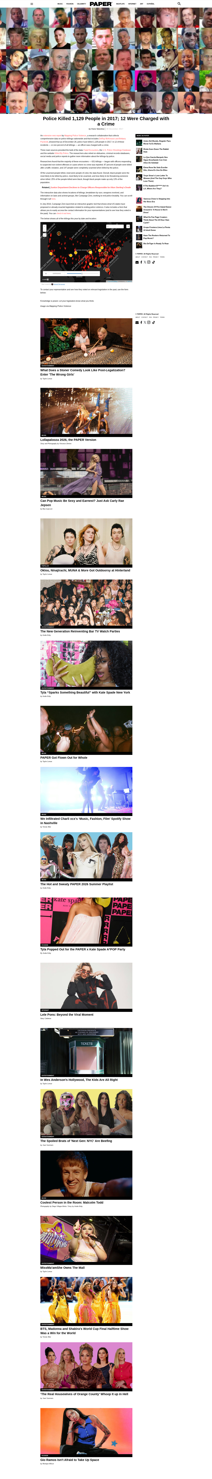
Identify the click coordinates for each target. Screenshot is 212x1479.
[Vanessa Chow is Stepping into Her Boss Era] (139, 200)
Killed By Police (61, 153)
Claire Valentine (97, 129)
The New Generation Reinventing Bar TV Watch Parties (80, 631)
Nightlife (120, 4)
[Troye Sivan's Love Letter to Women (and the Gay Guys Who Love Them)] (139, 177)
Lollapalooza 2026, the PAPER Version (68, 439)
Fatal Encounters (91, 150)
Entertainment (48, 366)
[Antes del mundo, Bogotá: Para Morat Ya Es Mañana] (139, 143)
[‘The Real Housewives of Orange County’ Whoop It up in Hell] (86, 1365)
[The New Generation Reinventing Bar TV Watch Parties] (86, 603)
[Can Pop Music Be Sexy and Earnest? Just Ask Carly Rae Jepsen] (86, 472)
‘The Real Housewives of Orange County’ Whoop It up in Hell (84, 1394)
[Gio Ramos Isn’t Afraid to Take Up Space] (86, 1431)
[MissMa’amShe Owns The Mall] (86, 1239)
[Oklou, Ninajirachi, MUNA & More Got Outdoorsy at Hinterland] (86, 541)
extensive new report (52, 136)
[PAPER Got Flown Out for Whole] (86, 729)
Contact (144, 257)
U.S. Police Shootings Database (117, 150)
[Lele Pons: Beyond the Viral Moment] (86, 986)
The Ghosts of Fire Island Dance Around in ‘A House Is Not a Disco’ (157, 209)
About (137, 257)
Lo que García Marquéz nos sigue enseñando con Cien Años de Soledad (155, 160)
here (53, 199)
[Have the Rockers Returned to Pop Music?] (139, 237)
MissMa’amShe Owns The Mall (62, 1267)
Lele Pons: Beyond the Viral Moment (66, 1014)
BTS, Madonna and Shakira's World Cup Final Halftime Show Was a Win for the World (84, 1331)
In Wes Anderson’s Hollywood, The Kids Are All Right (79, 1079)
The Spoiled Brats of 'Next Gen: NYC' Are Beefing (76, 1141)
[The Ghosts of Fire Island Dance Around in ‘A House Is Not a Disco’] (139, 209)
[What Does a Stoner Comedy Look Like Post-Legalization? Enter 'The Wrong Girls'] (86, 341)
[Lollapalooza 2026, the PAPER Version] (86, 411)
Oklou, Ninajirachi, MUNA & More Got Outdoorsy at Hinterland (85, 570)
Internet (132, 4)
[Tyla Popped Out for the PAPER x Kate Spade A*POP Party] (86, 921)
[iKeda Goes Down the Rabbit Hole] (139, 151)
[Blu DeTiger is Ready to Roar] (139, 245)
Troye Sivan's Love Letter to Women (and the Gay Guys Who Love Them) (157, 178)
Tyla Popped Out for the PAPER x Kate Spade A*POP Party (82, 949)
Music (60, 4)
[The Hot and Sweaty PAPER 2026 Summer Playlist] (86, 855)
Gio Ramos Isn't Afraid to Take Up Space (69, 1460)
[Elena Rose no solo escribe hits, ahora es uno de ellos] (139, 169)
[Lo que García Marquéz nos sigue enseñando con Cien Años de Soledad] (139, 159)
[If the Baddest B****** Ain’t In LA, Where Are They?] (139, 187)
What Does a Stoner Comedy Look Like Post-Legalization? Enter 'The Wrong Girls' (82, 372)
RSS (150, 257)
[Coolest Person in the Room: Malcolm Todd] (86, 1174)
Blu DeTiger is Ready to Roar (156, 243)
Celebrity (81, 4)
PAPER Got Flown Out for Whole (63, 757)
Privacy (156, 257)
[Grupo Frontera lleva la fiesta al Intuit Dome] (139, 229)
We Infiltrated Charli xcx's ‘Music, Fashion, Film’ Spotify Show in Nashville (85, 821)
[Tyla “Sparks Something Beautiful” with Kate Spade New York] (86, 664)
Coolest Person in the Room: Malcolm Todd (71, 1202)
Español (150, 4)
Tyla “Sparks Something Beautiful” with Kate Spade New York (85, 692)
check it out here (63, 213)
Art (141, 4)
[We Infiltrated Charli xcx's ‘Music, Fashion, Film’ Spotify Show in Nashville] (86, 790)
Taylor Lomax (47, 379)
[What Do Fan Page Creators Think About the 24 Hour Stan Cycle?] (139, 219)
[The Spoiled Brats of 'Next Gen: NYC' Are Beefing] (86, 1112)
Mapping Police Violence (75, 136)
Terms (162, 257)
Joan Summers (48, 1145)
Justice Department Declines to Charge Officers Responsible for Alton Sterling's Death (91, 187)
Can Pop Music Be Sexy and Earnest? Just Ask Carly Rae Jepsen (82, 503)
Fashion (69, 4)
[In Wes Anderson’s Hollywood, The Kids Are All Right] (86, 1051)
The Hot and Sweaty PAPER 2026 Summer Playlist (76, 884)
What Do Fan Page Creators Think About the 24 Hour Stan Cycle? (156, 220)
